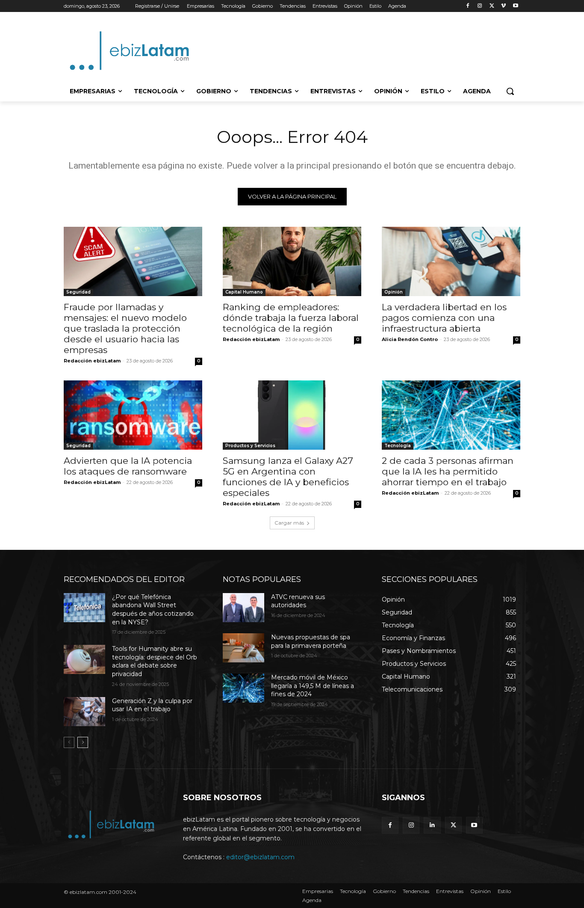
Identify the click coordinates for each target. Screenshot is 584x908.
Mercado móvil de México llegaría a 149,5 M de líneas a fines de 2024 (312, 686)
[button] (510, 91)
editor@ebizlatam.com (260, 857)
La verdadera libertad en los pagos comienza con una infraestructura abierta (444, 318)
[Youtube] (515, 6)
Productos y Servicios (250, 445)
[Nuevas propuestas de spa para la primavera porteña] (243, 647)
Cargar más (289, 522)
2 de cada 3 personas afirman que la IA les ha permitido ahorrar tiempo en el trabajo (447, 471)
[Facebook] (468, 6)
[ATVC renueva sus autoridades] (243, 607)
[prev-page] (69, 742)
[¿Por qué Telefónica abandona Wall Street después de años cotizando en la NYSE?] (84, 607)
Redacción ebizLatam (92, 361)
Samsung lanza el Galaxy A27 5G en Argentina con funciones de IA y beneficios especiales (288, 476)
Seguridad (78, 292)
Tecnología (397, 445)
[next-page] (82, 742)
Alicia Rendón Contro (410, 339)
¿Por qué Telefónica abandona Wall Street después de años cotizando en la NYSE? (153, 609)
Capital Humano (244, 292)
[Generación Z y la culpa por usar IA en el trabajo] (84, 711)
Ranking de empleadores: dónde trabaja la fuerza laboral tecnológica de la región (291, 318)
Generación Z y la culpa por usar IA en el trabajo (152, 705)
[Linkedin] (432, 825)
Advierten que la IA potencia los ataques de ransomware (128, 466)
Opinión (393, 292)
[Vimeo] (503, 6)
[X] (492, 6)
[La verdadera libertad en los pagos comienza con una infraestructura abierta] (451, 261)
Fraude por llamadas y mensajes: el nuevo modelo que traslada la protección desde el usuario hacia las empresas (125, 328)
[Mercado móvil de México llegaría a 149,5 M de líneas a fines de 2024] (243, 688)
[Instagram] (480, 6)
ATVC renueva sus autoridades (298, 601)
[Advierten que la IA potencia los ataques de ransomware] (133, 415)
